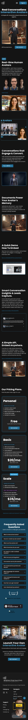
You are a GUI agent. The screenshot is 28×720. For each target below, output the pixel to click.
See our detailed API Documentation (12, 257)
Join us (15, 694)
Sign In (23, 3)
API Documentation (7, 47)
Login (14, 691)
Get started (14, 428)
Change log (6, 709)
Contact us (6, 712)
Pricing (4, 705)
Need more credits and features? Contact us (14, 513)
